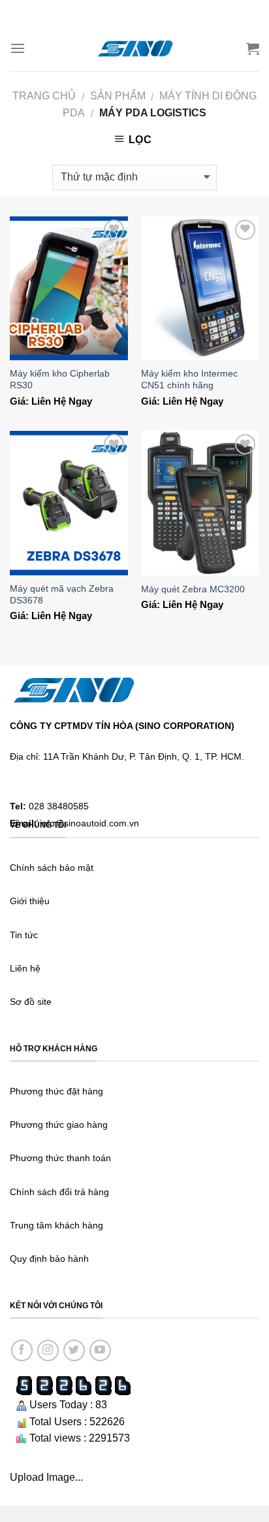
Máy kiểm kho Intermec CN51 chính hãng (189, 379)
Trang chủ (44, 95)
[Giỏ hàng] (252, 48)
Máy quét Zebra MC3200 (193, 589)
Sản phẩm (118, 95)
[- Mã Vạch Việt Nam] (134, 48)
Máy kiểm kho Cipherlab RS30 (60, 379)
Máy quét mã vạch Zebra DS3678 (62, 594)
